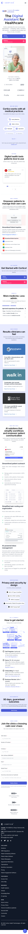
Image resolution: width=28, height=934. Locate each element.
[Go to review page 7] (17, 186)
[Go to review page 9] (21, 186)
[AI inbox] (13, 644)
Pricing (3, 870)
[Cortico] (7, 3)
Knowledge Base (5, 893)
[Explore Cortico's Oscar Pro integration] (7, 90)
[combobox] (14, 758)
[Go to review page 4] (12, 186)
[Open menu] (25, 2)
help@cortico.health (8, 837)
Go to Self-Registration (11, 657)
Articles (3, 890)
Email (2, 761)
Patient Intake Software (7, 856)
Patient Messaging (5, 859)
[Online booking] (6, 644)
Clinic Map (4, 881)
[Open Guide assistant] (25, 931)
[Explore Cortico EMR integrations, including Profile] (6, 95)
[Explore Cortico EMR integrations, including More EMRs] (20, 95)
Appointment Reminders (7, 861)
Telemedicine (4, 864)
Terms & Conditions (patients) (8, 908)
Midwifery (20, 133)
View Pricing (14, 710)
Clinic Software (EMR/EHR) (7, 755)
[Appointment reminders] (6, 629)
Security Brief (4, 910)
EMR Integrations (5, 851)
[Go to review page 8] (19, 186)
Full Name (3, 748)
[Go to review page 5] (14, 186)
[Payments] (18, 637)
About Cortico (4, 902)
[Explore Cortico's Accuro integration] (8, 85)
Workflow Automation (6, 867)
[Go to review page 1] (7, 186)
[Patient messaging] (13, 629)
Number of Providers (6, 742)
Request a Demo (9, 667)
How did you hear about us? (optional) (9, 774)
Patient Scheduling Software (8, 853)
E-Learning (4, 896)
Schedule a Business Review (12, 686)
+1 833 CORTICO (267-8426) (10, 835)
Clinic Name (4, 735)
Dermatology (10, 133)
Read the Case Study (9, 365)
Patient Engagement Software (9, 234)
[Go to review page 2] (9, 186)
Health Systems (5, 888)
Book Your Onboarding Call (12, 676)
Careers (3, 916)
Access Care (4, 879)
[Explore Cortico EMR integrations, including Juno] (22, 85)
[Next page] (15, 189)
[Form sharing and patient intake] (10, 637)
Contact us (13, 144)
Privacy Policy (4, 905)
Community (4, 913)
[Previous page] (13, 189)
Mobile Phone (4, 768)
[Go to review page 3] (11, 186)
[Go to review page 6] (16, 186)
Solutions (3, 848)
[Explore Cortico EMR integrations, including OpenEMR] (21, 90)
